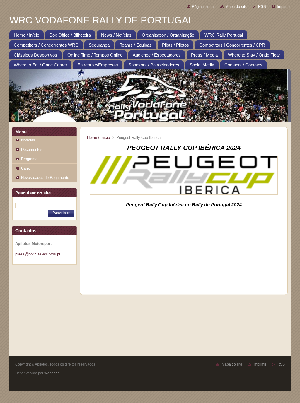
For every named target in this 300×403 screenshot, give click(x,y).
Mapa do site (236, 6)
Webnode (52, 373)
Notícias (28, 140)
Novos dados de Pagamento (45, 177)
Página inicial (203, 6)
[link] (211, 204)
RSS (262, 6)
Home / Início (98, 137)
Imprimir (284, 6)
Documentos (31, 149)
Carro (25, 168)
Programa (29, 159)
